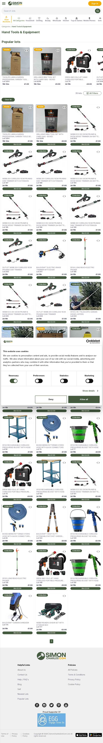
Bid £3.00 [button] (17, 322)
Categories (6, 26)
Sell (19, 689)
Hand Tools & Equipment (21, 26)
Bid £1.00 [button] (17, 189)
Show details (88, 391)
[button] (92, 93)
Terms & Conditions (76, 675)
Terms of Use (4, 735)
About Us (22, 670)
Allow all (84, 399)
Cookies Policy (26, 735)
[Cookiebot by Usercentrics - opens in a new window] (88, 342)
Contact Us (22, 675)
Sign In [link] (94, 3)
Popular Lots (23, 699)
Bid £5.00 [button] (17, 411)
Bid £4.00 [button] (51, 144)
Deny (51, 399)
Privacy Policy (74, 679)
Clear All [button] (8, 100)
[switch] (39, 381)
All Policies (72, 670)
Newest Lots (23, 694)
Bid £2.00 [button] (17, 144)
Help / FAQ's (23, 679)
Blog (20, 684)
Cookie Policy (74, 684)
